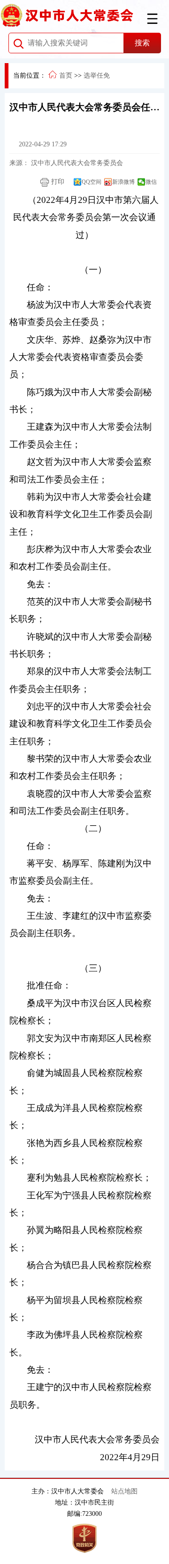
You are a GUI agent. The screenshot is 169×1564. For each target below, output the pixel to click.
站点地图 (124, 1491)
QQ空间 (91, 182)
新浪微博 (123, 182)
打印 (56, 181)
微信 (151, 182)
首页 (65, 75)
